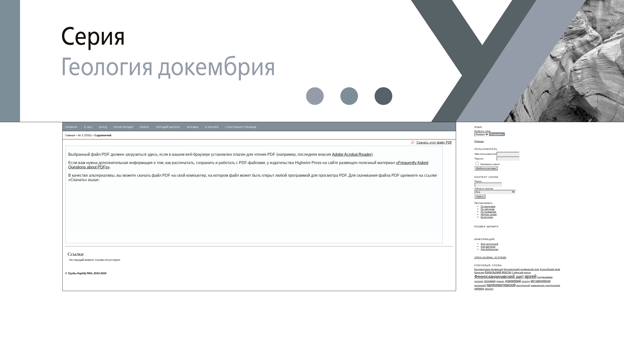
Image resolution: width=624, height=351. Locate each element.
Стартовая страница (240, 127)
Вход (103, 127)
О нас (88, 127)
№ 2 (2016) (85, 135)
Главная (71, 127)
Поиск (144, 127)
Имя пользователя (485, 154)
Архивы (192, 127)
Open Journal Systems (490, 257)
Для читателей (489, 244)
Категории (487, 217)
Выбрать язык (482, 131)
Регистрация (123, 127)
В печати (211, 127)
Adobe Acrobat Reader (351, 154)
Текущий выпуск (168, 127)
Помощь (479, 141)
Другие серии (489, 214)
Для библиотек (489, 249)
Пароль (479, 158)
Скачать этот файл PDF (434, 142)
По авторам (488, 209)
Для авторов (488, 246)
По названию (488, 211)
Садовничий (103, 135)
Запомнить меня (489, 164)
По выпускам (488, 206)
